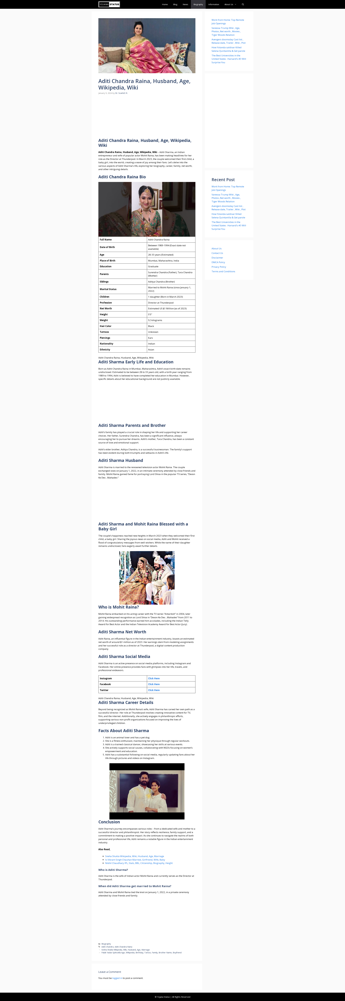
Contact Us (217, 253)
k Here (156, 684)
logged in (117, 978)
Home (165, 4)
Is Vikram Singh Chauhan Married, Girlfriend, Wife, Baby (135, 859)
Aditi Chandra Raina (123, 946)
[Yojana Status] (109, 4)
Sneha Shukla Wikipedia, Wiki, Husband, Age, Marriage (134, 856)
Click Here (154, 678)
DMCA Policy (218, 262)
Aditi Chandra (107, 946)
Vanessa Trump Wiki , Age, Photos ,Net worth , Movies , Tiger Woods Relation (226, 31)
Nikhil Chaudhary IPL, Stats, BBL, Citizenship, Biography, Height (139, 863)
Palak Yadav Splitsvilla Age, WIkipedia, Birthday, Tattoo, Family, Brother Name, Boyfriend (141, 952)
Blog (175, 4)
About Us (229, 4)
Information (213, 4)
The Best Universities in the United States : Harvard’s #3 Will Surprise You (229, 59)
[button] (243, 4)
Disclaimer (217, 257)
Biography (198, 4)
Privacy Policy (219, 266)
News (185, 4)
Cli (149, 684)
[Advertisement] (146, 118)
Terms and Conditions (223, 271)
